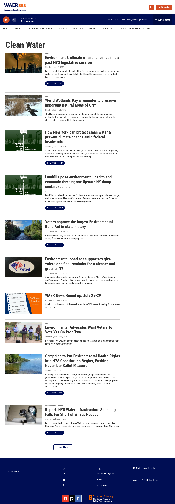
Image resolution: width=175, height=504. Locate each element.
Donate (165, 7)
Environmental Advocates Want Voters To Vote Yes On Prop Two (78, 329)
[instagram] (64, 469)
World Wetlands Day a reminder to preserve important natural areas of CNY (80, 103)
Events (93, 28)
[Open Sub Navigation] (11, 28)
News (6, 28)
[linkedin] (64, 485)
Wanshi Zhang (50, 300)
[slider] (18, 19)
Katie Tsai (48, 419)
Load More (63, 447)
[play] (6, 20)
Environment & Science (54, 406)
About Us (78, 28)
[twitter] (100, 469)
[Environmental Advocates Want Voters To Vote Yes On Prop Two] (23, 332)
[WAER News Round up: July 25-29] (23, 303)
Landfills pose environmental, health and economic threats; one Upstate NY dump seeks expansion (78, 182)
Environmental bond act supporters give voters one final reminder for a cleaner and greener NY (80, 264)
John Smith (49, 231)
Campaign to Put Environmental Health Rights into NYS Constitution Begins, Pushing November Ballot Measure (82, 361)
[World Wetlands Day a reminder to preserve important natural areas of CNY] (23, 105)
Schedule (61, 28)
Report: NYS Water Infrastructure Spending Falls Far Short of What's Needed (80, 412)
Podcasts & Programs (41, 28)
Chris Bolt (48, 67)
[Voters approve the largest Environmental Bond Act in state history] (23, 230)
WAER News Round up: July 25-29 (73, 295)
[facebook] (64, 474)
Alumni (147, 28)
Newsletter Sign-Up (129, 28)
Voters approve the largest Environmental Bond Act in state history (79, 224)
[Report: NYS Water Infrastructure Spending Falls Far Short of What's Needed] (23, 415)
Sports (18, 28)
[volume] (14, 20)
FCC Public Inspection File (144, 468)
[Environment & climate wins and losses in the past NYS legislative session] (23, 63)
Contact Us (102, 486)
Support (107, 28)
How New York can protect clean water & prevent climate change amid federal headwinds (78, 137)
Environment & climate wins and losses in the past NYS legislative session (82, 60)
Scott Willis (49, 337)
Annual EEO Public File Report (146, 480)
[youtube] (64, 480)
